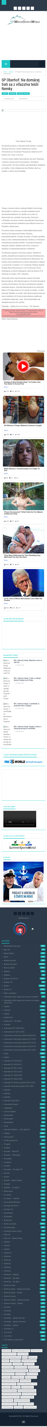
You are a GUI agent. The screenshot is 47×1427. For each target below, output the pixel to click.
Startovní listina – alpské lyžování (16, 1300)
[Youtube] (23, 8)
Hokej (6, 1054)
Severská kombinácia (12, 1202)
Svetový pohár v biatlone (25, 1404)
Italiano (6, 1057)
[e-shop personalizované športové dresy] (23, 761)
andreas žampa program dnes (12, 1357)
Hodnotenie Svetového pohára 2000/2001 (20, 1035)
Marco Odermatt (32, 1374)
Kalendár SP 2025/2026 (13, 1079)
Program (7, 1144)
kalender (7, 1090)
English (6, 1014)
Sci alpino (7, 1195)
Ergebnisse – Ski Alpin (12, 1021)
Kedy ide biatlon (29, 1364)
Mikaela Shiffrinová (18, 1377)
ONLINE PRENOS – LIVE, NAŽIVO (17, 1130)
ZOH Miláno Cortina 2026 (13, 1340)
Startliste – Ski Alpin (11, 1278)
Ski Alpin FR (8, 1209)
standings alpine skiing (12, 1231)
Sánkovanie (8, 1191)
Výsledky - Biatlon (23, 93)
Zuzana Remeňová (30, 1407)
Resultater (8, 1159)
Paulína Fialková (25, 1380)
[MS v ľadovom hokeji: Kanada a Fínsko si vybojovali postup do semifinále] (7, 736)
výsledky (7, 1314)
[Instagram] (32, 8)
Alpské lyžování (10, 960)
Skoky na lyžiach (10, 1224)
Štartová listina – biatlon (13, 1293)
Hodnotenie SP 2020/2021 (14, 1028)
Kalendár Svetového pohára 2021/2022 (19, 1086)
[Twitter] (28, 8)
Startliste (7, 1264)
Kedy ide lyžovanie (20, 1367)
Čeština (7, 1006)
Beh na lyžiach (9, 968)
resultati (7, 1166)
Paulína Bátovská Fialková (10, 1380)
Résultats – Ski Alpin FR (13, 1169)
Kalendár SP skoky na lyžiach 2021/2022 (19, 1083)
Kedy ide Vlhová (33, 1367)
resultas (7, 1148)
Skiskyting (8, 1220)
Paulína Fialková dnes (9, 1384)
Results (7, 1173)
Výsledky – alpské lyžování (14, 1318)
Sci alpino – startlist (11, 1198)
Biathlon (7, 971)
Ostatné (7, 1133)
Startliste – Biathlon (11, 1275)
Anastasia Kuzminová (9, 1354)
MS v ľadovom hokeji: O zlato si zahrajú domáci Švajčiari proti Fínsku (27, 679)
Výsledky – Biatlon (11, 1325)
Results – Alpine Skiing (13, 1180)
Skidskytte (8, 1217)
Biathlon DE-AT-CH (11, 979)
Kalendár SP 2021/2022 (13, 1068)
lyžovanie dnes (20, 1374)
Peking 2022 (9, 1137)
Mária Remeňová (31, 1377)
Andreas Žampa (23, 1354)
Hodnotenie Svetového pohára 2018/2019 (20, 1046)
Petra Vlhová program (29, 1394)
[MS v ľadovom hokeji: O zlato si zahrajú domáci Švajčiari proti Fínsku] (7, 689)
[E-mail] (15, 8)
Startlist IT (8, 1253)
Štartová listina (9, 1285)
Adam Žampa (7, 1350)
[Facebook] (19, 8)
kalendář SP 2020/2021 (13, 1064)
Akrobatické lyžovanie (12, 946)
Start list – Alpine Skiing (13, 1238)
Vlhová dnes (18, 1407)
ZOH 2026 (8, 1336)
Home (5, 72)
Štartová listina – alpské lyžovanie (17, 1289)
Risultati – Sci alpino (11, 1188)
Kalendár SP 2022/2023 (13, 1072)
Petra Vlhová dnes (27, 1387)
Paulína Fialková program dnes (27, 1384)
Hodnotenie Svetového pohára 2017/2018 (20, 1039)
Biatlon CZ (8, 989)
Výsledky (12, 93)
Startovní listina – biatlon (13, 1303)
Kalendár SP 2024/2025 (13, 1075)
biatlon (25, 1357)
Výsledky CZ (9, 1329)
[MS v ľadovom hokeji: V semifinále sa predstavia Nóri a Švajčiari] (7, 713)
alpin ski (7, 950)
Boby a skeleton (10, 993)
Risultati (7, 1184)
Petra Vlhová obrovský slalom (11, 1394)
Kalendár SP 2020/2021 (13, 1061)
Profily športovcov (11, 1140)
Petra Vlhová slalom (27, 1397)
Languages (8, 1108)
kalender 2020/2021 (11, 1101)
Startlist (7, 1242)
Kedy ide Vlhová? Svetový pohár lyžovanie (15, 1370)
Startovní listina (10, 1296)
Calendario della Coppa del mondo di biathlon (21, 997)
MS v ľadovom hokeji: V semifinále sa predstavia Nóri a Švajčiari (26, 705)
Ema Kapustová (15, 1360)
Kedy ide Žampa (34, 1370)
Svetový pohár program (9, 1404)
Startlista (7, 1256)
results (6, 1177)
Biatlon (11, 72)
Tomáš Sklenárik (7, 1407)
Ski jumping (8, 1213)
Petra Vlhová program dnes (11, 1397)
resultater (7, 1162)
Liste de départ (10, 1112)
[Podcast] (23, 882)
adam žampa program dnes (21, 1350)
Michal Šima (6, 1377)
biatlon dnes (33, 1357)
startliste (7, 1271)
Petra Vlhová (16, 1387)
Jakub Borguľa (17, 1364)
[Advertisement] (23, 42)
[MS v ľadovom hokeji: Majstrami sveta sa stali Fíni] (7, 667)
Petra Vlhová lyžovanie (9, 1390)
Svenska (7, 1307)
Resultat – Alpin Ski (11, 1151)
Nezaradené (8, 1115)
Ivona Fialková (7, 1364)
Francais (7, 1025)
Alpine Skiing (9, 953)
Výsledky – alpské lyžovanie (15, 1322)
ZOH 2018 (8, 1332)
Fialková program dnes (29, 1360)
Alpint (6, 957)
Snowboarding (9, 1227)
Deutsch (7, 1010)
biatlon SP (5, 1360)
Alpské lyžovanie (10, 964)
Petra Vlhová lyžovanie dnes (26, 1390)
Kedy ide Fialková (8, 1367)
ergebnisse (8, 1017)
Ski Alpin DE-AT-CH (11, 1206)
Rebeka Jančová (7, 1400)
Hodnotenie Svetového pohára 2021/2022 (20, 1050)
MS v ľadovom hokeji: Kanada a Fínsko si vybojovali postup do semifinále (27, 728)
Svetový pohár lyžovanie (22, 1400)
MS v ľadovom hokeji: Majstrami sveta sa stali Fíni (28, 661)
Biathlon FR (8, 982)
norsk (6, 1126)
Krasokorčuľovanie (11, 1104)
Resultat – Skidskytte (12, 1155)
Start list (7, 1235)
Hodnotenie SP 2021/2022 (14, 1032)
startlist (7, 1246)
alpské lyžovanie (37, 1350)
